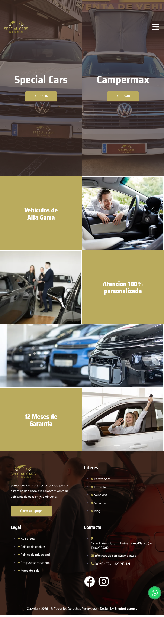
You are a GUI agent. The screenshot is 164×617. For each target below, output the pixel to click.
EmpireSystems (126, 608)
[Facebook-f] (89, 581)
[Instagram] (103, 581)
